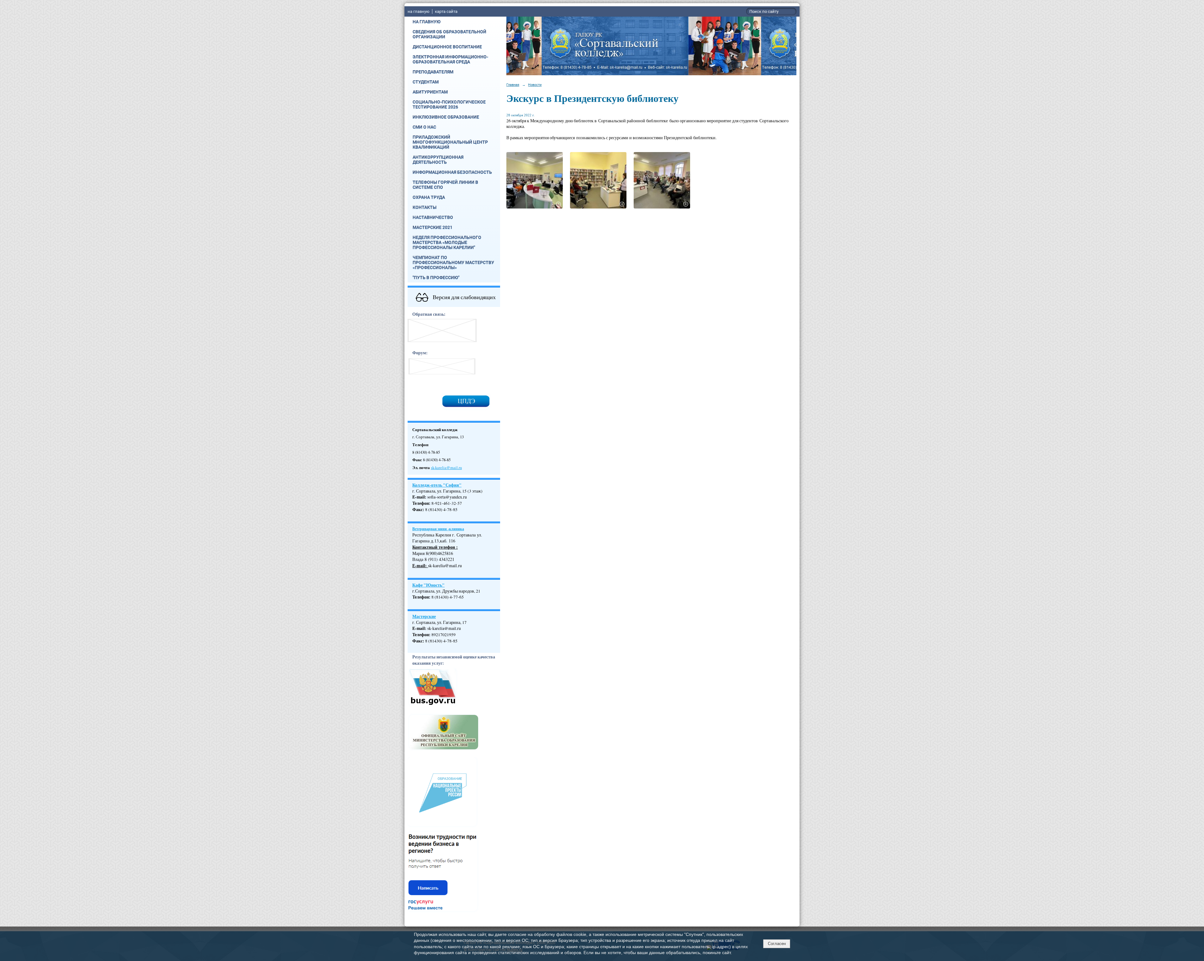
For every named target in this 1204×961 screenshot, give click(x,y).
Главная (512, 84)
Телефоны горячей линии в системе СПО (445, 185)
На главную (427, 21)
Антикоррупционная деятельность (438, 160)
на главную (419, 11)
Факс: (418, 641)
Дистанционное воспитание (447, 46)
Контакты (424, 207)
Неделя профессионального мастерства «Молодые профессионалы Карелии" (447, 242)
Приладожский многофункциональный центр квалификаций (450, 142)
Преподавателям (433, 71)
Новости (534, 84)
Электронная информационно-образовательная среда (450, 59)
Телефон (420, 503)
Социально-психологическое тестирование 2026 (449, 104)
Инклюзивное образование (446, 116)
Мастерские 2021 (432, 227)
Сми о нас (424, 126)
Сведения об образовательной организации (449, 34)
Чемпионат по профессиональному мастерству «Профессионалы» (453, 262)
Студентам (426, 81)
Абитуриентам (430, 91)
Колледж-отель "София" (437, 485)
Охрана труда (429, 197)
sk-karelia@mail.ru (446, 467)
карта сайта (446, 11)
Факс (417, 509)
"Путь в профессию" (436, 277)
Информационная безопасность (452, 172)
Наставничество (433, 217)
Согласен (777, 943)
